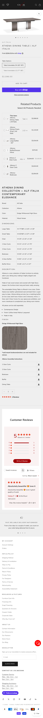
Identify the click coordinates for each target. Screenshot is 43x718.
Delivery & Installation (9, 561)
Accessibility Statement (9, 589)
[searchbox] (12, 470)
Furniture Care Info (8, 598)
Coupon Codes (7, 612)
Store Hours (6, 639)
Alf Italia (6, 42)
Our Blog (5, 642)
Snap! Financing (7, 605)
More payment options (21, 95)
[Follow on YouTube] (25, 699)
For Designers (6, 579)
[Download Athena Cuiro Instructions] (39, 369)
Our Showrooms (7, 632)
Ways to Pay (6, 565)
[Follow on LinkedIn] (36, 699)
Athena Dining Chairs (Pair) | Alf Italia (14, 130)
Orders (4, 548)
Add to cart (21, 83)
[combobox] (30, 476)
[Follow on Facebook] (3, 699)
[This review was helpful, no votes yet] (29, 503)
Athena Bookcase (13, 174)
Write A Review (22, 461)
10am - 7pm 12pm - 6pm (10, 677)
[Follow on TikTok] (30, 699)
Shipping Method (7, 558)
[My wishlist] (7, 4)
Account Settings (7, 545)
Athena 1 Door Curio (13, 159)
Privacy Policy (6, 575)
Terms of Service (7, 582)
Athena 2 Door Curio (13, 166)
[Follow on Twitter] (9, 699)
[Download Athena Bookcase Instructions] (39, 374)
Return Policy (6, 572)
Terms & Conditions (8, 568)
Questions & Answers (9, 609)
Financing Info (6, 602)
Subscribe (10, 664)
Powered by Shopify (32, 704)
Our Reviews (6, 635)
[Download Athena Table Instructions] (39, 384)
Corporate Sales (7, 616)
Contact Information (8, 629)
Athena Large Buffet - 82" (14, 141)
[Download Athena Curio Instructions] (39, 364)
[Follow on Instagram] (14, 699)
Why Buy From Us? (8, 619)
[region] (21, 523)
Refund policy (6, 585)
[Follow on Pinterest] (19, 699)
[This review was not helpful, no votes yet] (33, 503)
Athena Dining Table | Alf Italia (14, 119)
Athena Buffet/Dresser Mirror (15, 150)
